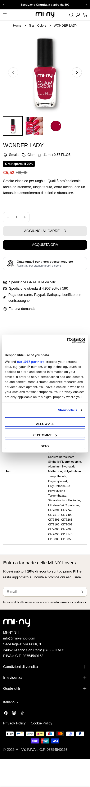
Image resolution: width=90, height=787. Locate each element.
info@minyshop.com (19, 638)
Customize (42, 435)
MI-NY (20, 750)
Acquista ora (45, 245)
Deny (45, 446)
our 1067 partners (31, 361)
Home (17, 25)
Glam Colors (37, 25)
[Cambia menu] (5, 15)
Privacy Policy (14, 723)
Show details (67, 410)
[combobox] (71, 14)
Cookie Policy (41, 723)
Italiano (8, 702)
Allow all (45, 424)
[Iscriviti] (82, 592)
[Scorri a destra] (77, 72)
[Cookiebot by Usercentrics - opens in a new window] (67, 340)
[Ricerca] (71, 15)
